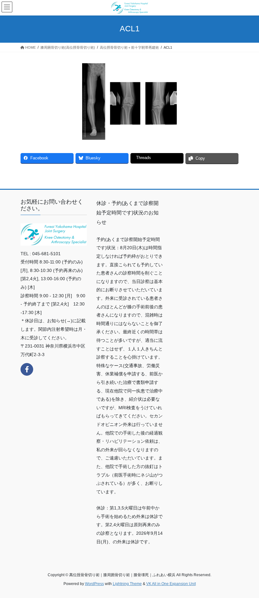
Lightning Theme (127, 584)
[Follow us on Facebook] (27, 369)
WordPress (94, 584)
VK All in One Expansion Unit (171, 584)
